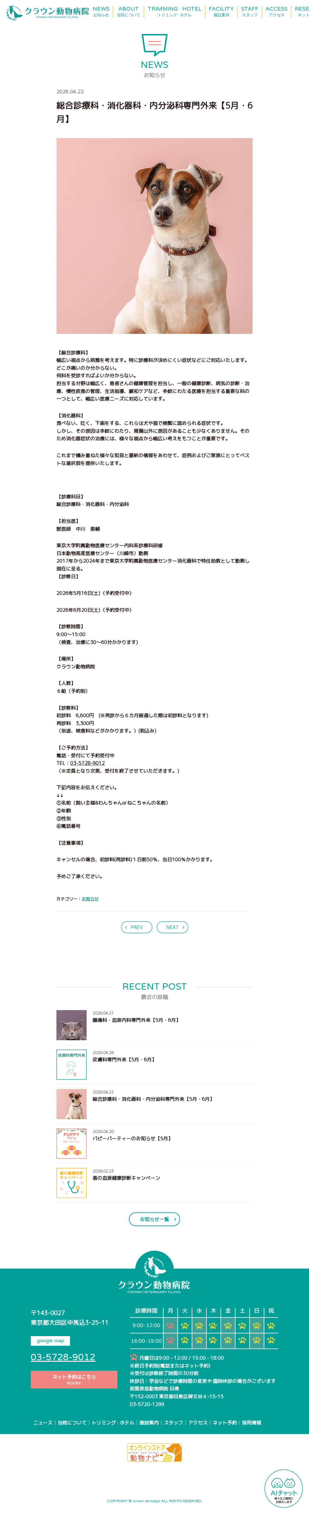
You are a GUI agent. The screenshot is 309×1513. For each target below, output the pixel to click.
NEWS (101, 11)
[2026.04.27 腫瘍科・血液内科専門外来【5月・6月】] (118, 1036)
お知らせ (90, 899)
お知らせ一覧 (154, 1219)
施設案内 (149, 1422)
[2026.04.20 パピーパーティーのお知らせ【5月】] (114, 1154)
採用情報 (251, 1422)
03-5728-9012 (87, 763)
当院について (72, 1422)
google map (50, 1341)
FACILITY (221, 11)
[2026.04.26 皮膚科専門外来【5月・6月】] (106, 1075)
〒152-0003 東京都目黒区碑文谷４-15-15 (177, 1396)
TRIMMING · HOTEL (175, 11)
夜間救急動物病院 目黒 (154, 1388)
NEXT (172, 927)
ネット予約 (225, 1422)
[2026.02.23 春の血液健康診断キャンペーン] (108, 1194)
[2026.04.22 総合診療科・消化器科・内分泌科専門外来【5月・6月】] (135, 1115)
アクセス (198, 1422)
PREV (137, 927)
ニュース (43, 1422)
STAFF (249, 11)
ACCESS (277, 11)
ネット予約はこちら (74, 1379)
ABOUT (128, 11)
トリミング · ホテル (113, 1422)
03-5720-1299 (147, 1404)
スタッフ (173, 1422)
